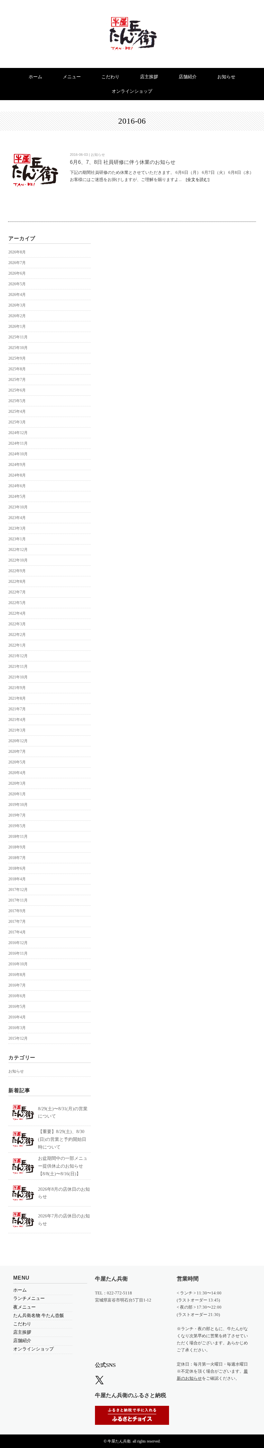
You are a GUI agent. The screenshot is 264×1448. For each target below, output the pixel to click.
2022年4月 (17, 613)
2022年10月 (18, 560)
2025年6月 (17, 390)
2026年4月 (17, 294)
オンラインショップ (132, 91)
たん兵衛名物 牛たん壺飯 (38, 1315)
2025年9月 (17, 358)
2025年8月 (17, 369)
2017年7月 (17, 921)
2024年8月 (17, 475)
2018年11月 (18, 836)
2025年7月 (17, 379)
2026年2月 (17, 316)
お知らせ (226, 76)
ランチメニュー (29, 1298)
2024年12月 (18, 433)
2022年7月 (17, 592)
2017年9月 (17, 911)
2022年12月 (18, 549)
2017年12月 (18, 889)
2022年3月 (17, 624)
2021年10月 (18, 677)
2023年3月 (17, 528)
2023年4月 (17, 518)
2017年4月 (17, 932)
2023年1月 (17, 539)
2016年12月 (18, 943)
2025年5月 (17, 401)
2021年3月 (17, 730)
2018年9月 (17, 847)
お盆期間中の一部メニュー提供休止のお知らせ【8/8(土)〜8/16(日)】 (63, 1166)
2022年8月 (17, 581)
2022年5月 (17, 603)
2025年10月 (18, 347)
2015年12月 (18, 1038)
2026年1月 (17, 326)
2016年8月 (17, 974)
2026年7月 (17, 262)
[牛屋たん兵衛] (132, 21)
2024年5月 (17, 496)
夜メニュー (24, 1307)
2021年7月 (17, 709)
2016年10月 (18, 964)
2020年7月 (17, 751)
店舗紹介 (188, 76)
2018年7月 (17, 858)
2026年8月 (17, 252)
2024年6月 (17, 486)
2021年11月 (18, 666)
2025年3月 (17, 422)
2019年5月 (17, 826)
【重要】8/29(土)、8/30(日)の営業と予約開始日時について (62, 1139)
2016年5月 (17, 1006)
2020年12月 (18, 741)
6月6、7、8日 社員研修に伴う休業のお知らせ (122, 162)
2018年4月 (17, 879)
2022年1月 (17, 645)
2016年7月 (17, 985)
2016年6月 (17, 996)
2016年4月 (17, 1017)
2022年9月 (17, 571)
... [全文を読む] (194, 179)
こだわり (110, 76)
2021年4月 (17, 719)
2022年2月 (17, 634)
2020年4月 (17, 773)
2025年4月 (17, 411)
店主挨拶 (149, 76)
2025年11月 (18, 337)
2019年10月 (18, 804)
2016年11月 (18, 953)
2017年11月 (18, 900)
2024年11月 (18, 443)
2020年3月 (17, 783)
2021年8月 (17, 698)
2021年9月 (17, 688)
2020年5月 (17, 762)
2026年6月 (17, 273)
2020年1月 (17, 794)
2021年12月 (18, 656)
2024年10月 (18, 454)
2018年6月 (17, 868)
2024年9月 (17, 464)
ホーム (35, 76)
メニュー (72, 76)
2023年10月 (18, 507)
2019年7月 (17, 815)
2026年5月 (17, 284)
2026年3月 (17, 305)
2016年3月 (17, 1028)
